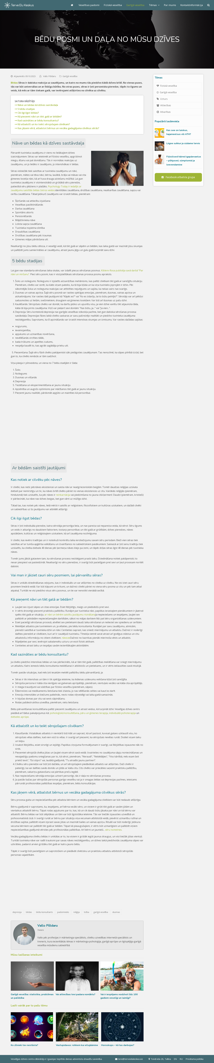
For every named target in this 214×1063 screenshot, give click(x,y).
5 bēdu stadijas (26, 109)
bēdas (29, 912)
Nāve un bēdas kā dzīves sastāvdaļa (37, 105)
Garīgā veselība (70, 76)
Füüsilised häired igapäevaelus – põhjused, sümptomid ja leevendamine (183, 160)
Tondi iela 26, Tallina (161, 1058)
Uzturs (164, 99)
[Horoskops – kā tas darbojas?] (122, 1026)
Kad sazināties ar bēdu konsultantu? (38, 120)
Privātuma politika (194, 1058)
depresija (17, 912)
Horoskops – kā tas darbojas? (117, 1045)
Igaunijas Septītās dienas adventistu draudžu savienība (74, 1058)
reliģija (76, 912)
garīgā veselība (100, 912)
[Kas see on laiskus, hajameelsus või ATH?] (159, 133)
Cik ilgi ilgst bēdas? (28, 112)
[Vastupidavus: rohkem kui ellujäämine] (77, 1026)
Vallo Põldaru (49, 76)
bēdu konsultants (44, 912)
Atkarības (165, 111)
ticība (86, 912)
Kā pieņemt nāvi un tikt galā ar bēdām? (39, 116)
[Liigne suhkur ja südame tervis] (159, 146)
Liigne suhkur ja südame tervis (183, 143)
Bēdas (14, 82)
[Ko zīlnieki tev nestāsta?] (32, 1026)
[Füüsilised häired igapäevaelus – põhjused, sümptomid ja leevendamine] (159, 159)
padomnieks (63, 912)
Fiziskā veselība (168, 85)
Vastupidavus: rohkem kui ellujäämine (77, 1045)
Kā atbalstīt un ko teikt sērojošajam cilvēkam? (43, 124)
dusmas (116, 912)
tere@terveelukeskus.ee (130, 1058)
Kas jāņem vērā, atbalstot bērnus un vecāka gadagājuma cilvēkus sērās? (58, 128)
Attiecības (165, 105)
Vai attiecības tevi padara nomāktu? (75, 994)
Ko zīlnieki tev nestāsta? (24, 1045)
